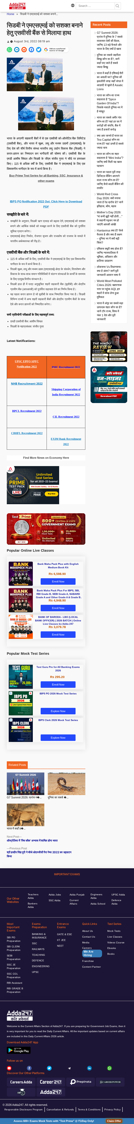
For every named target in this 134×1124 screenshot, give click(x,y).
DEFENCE (38, 960)
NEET (60, 945)
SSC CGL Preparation (14, 975)
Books (110, 953)
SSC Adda (54, 900)
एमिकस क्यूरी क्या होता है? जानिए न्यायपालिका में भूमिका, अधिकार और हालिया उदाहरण (110, 254)
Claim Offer (114, 1120)
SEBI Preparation (14, 957)
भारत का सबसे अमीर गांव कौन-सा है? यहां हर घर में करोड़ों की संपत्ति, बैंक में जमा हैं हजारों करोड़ (109, 123)
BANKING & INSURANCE (39, 936)
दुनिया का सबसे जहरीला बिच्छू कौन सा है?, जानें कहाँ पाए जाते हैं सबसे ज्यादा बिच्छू (109, 60)
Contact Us (88, 936)
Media (85, 942)
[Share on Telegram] (16, 49)
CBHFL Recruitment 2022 (27, 433)
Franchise (88, 961)
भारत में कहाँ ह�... (16, 828)
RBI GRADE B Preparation (15, 990)
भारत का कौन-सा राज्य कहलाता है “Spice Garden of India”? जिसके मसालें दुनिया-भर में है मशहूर (109, 103)
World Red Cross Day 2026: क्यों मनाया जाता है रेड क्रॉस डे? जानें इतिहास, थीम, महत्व (110, 200)
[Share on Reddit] (24, 49)
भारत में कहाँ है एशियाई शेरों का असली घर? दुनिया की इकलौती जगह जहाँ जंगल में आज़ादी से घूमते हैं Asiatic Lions (110, 81)
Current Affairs (74, 902)
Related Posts (17, 764)
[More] (73, 6)
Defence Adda (116, 902)
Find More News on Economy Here (46, 457)
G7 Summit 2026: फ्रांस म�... (24, 797)
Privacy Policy (112, 1109)
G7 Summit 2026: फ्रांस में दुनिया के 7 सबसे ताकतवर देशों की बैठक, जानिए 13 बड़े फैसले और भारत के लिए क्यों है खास (109, 40)
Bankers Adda (32, 905)
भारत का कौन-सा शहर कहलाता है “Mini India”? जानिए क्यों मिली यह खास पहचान (110, 159)
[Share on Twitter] (38, 49)
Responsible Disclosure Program (23, 1109)
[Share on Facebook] (31, 49)
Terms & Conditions (89, 1109)
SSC (34, 943)
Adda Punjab (77, 894)
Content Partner (91, 966)
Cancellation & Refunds (60, 1109)
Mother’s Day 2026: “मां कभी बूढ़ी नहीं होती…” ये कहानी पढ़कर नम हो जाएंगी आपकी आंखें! (109, 218)
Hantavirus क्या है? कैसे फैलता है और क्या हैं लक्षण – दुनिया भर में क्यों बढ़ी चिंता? (110, 236)
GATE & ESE (64, 934)
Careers (88, 952)
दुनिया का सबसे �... (58, 797)
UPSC (35, 972)
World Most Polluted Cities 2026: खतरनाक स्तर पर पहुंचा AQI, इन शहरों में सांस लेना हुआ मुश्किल (109, 289)
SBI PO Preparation (14, 939)
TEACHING (38, 954)
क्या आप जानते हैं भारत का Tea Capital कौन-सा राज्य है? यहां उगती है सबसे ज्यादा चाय (110, 141)
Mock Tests (113, 931)
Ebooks (111, 948)
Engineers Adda (96, 896)
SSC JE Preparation (14, 966)
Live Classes (114, 936)
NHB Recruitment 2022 (27, 384)
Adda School (98, 903)
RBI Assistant (14, 982)
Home (10, 14)
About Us (87, 931)
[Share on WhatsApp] (9, 49)
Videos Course (115, 942)
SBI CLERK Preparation (14, 948)
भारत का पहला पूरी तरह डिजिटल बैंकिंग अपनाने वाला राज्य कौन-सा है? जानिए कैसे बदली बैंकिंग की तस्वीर (110, 180)
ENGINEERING (41, 966)
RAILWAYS (38, 949)
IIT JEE (61, 940)
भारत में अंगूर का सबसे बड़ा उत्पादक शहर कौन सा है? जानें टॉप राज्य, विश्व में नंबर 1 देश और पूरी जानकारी (110, 311)
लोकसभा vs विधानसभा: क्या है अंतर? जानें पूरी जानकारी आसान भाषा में (109, 270)
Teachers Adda (33, 896)
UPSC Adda (118, 894)
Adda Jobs (55, 894)
